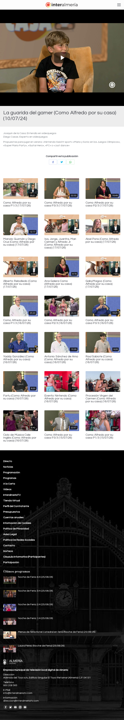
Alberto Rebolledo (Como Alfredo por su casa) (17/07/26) (20, 284)
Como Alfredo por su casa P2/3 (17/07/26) (99, 204)
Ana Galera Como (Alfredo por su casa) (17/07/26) (58, 284)
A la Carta (9, 483)
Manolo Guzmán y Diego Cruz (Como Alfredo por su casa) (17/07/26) (19, 242)
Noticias (8, 467)
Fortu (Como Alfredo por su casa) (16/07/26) (19, 397)
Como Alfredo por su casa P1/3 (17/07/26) (17, 204)
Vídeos (7, 489)
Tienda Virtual (11, 500)
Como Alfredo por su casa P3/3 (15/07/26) (58, 436)
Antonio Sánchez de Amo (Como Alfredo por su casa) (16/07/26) (61, 359)
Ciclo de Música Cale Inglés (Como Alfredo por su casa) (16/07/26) (19, 437)
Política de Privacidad (16, 528)
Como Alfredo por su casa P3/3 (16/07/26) (99, 322)
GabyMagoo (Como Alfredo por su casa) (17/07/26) (99, 284)
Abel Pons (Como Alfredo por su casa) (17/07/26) (102, 240)
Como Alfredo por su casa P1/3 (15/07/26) (99, 436)
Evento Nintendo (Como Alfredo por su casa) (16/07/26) (60, 398)
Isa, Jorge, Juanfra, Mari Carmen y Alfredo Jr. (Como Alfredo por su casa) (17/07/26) (60, 243)
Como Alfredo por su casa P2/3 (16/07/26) (58, 322)
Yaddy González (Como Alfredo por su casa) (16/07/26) (18, 359)
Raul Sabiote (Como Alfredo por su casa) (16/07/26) (99, 359)
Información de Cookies (17, 523)
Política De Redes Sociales (19, 540)
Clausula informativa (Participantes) (24, 556)
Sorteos (8, 551)
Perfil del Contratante (16, 506)
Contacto (9, 545)
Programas (9, 478)
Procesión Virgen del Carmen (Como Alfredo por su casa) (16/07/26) (101, 398)
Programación (11, 472)
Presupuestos (11, 512)
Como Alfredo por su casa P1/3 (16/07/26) (17, 322)
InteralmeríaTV (12, 495)
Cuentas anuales (13, 517)
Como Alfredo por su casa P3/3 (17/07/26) (58, 204)
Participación (11, 562)
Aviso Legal (10, 534)
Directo (7, 461)
